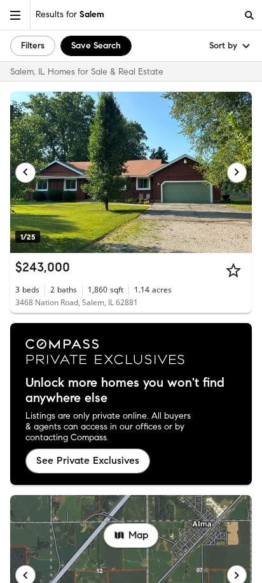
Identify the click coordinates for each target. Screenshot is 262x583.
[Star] (233, 270)
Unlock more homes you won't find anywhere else (124, 390)
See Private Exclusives (87, 460)
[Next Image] (237, 172)
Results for (70, 14)
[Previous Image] (25, 172)
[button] (15, 15)
